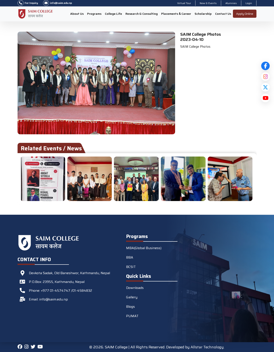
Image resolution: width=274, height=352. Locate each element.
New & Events (208, 3)
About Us (77, 13)
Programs (94, 13)
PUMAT (132, 316)
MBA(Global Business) (143, 248)
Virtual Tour (184, 3)
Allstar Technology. (207, 347)
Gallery (131, 297)
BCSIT (131, 266)
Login (249, 3)
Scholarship (203, 13)
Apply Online (244, 13)
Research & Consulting (141, 13)
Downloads (135, 287)
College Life (113, 13)
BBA (129, 257)
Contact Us (223, 13)
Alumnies (231, 3)
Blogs (130, 306)
